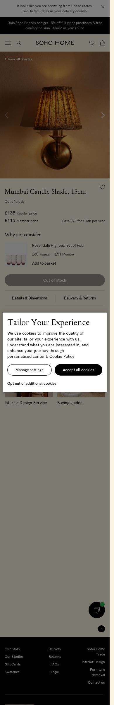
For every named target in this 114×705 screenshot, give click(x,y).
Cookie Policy (61, 356)
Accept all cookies (78, 369)
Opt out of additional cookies (31, 383)
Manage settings (29, 369)
